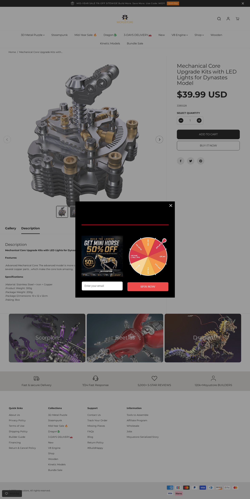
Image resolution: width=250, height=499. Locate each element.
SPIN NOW (147, 286)
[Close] (171, 205)
